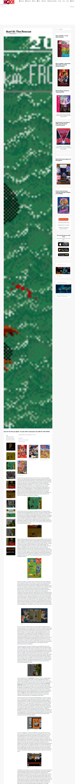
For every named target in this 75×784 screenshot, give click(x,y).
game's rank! (66, 241)
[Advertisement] (37, 16)
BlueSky (2, 4)
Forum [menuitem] (64, 1)
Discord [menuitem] (59, 1)
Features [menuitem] (28, 1)
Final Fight (42, 484)
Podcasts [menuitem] (44, 1)
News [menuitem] (34, 1)
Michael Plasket (13, 33)
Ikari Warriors (33, 434)
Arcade (7, 437)
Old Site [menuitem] (72, 1)
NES (7, 440)
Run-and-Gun (10, 440)
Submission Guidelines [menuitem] (53, 1)
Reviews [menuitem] (21, 1)
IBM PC (13, 438)
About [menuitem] (68, 1)
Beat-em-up (11, 437)
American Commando (10, 436)
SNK (14, 440)
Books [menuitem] (39, 1)
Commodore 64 (9, 438)
